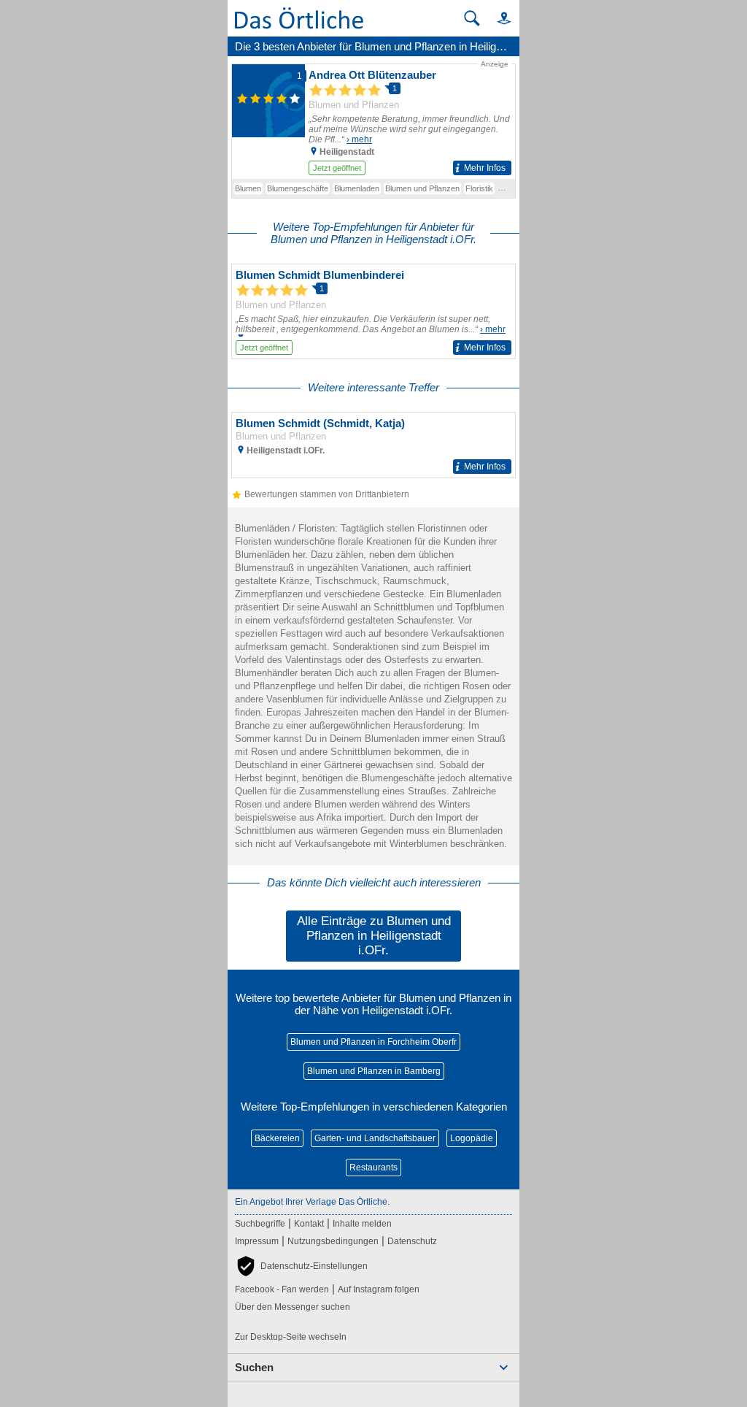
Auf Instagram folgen (378, 1289)
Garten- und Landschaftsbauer (375, 1138)
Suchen (254, 1367)
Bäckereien (277, 1138)
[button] (497, 17)
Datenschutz (412, 1241)
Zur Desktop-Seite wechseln (291, 1337)
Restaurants (373, 1167)
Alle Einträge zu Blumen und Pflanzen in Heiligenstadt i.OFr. (374, 935)
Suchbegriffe (260, 1224)
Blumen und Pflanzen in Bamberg (374, 1071)
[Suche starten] (472, 18)
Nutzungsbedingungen (333, 1241)
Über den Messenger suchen (292, 1307)
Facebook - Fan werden (282, 1289)
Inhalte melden (362, 1224)
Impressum (257, 1241)
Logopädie (471, 1138)
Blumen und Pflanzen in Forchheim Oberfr (373, 1042)
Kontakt (309, 1224)
